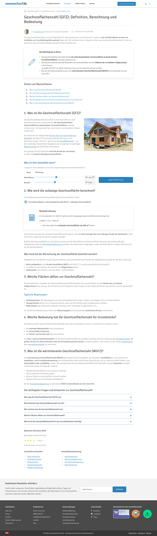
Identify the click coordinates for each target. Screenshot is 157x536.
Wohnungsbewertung (73, 459)
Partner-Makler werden (13, 520)
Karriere (8, 517)
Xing (95, 517)
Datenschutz (133, 533)
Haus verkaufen (33, 456)
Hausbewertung (71, 456)
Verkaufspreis (127, 341)
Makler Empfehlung (35, 467)
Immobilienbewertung (126, 4)
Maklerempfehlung (68, 511)
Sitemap (148, 533)
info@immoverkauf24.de (41, 517)
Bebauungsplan (30, 146)
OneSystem (9, 523)
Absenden (119, 489)
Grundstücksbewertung (39, 384)
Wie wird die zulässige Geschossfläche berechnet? (49, 93)
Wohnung (39, 172)
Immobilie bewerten (53, 3)
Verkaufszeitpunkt (34, 465)
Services (92, 3)
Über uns (8, 511)
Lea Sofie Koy (39, 32)
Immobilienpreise (34, 459)
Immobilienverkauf (68, 517)
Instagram (97, 514)
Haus (28, 172)
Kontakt (36, 520)
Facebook (96, 511)
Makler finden (80, 3)
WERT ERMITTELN (116, 180)
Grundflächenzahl (66, 141)
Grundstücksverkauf (36, 344)
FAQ (34, 523)
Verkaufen (67, 3)
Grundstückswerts (123, 339)
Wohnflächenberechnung (52, 244)
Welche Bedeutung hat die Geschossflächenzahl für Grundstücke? (55, 100)
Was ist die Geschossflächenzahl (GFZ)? (45, 90)
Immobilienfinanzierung (70, 523)
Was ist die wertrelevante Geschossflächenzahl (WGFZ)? (51, 103)
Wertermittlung (71, 465)
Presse (7, 514)
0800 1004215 (38, 514)
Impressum (141, 533)
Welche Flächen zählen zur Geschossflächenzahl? (49, 96)
